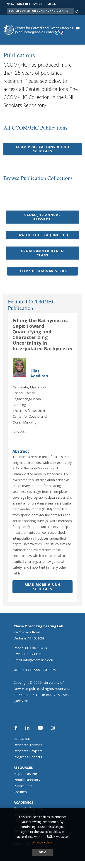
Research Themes (28, 744)
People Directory (27, 779)
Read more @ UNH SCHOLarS (42, 586)
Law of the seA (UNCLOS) (42, 235)
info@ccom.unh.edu (38, 660)
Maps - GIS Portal (27, 773)
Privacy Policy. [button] (42, 842)
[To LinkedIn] (30, 728)
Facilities (20, 791)
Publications (23, 785)
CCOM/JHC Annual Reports (42, 217)
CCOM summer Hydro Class (42, 253)
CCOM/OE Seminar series (42, 271)
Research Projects (28, 751)
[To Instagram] (56, 728)
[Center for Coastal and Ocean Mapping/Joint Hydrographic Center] (38, 29)
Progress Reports (28, 757)
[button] (77, 28)
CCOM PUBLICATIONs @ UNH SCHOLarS (42, 149)
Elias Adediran (39, 373)
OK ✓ (42, 852)
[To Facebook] (19, 728)
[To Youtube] (43, 728)
